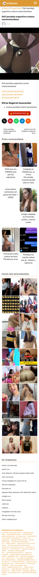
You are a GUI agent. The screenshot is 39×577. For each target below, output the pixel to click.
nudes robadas (16, 571)
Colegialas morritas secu (11, 512)
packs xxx (6, 469)
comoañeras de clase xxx (15, 552)
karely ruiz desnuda (9, 465)
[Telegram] (22, 121)
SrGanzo (5, 8)
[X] (4, 121)
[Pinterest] (10, 121)
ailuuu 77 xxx (10, 558)
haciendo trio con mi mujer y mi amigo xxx (19, 537)
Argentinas (16, 8)
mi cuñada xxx (21, 536)
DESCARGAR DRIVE (10, 98)
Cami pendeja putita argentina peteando (9, 131)
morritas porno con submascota (19, 545)
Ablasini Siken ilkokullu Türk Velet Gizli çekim (19, 492)
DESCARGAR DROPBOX (12, 94)
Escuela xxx (6, 488)
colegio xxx (6, 496)
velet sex (5, 504)
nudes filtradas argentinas (20, 569)
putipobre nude (13, 556)
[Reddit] (28, 121)
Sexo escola (6, 500)
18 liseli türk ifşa (8, 515)
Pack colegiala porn (9, 519)
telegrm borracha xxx (15, 567)
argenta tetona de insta (19, 540)
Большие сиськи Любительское (13, 547)
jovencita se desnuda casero (12, 532)
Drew (8, 24)
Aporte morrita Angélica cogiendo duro (29, 131)
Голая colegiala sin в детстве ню (14, 481)
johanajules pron (14, 572)
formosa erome (20, 563)
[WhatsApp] (16, 121)
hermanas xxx (15, 549)
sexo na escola (7, 477)
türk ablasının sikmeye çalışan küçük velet (18, 473)
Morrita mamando (8, 485)
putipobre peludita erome (25, 560)
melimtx (5, 508)
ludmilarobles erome (14, 534)
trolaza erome (10, 543)
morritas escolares (18, 562)
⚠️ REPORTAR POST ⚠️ (19, 113)
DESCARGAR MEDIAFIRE (13, 91)
